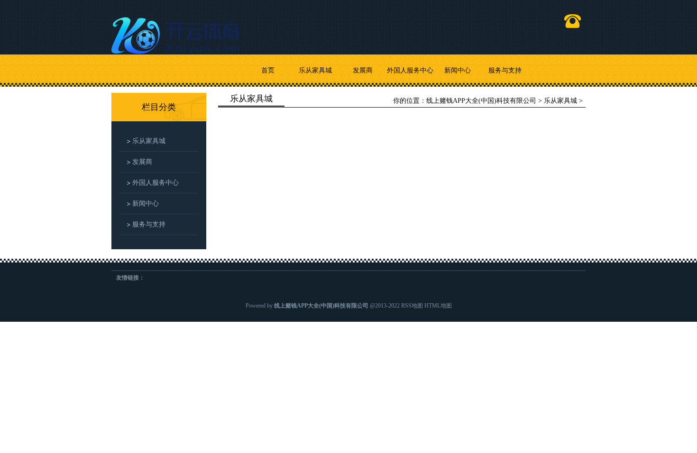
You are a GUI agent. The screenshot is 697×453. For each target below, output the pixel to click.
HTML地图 (438, 305)
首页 (268, 70)
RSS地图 (412, 305)
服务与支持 (505, 70)
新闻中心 (457, 70)
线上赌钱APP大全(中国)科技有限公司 (481, 100)
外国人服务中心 (410, 70)
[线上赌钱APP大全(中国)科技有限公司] (177, 31)
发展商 (363, 70)
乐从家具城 (315, 70)
